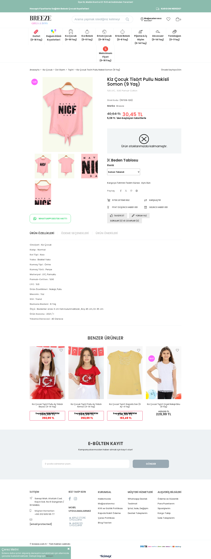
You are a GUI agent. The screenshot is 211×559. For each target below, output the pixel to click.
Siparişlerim (164, 508)
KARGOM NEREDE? (171, 8)
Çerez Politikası (106, 517)
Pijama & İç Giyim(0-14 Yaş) (140, 39)
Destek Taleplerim (137, 513)
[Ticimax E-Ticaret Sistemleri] (105, 556)
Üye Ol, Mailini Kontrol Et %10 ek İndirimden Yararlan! (105, 2)
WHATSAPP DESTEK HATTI (52, 218)
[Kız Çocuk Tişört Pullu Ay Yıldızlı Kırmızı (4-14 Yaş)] (86, 372)
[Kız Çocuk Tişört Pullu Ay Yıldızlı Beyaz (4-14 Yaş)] (47, 372)
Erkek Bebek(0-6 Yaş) (122, 37)
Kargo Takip (164, 513)
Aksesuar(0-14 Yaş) (158, 37)
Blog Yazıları (105, 522)
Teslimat (132, 503)
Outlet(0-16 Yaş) (36, 38)
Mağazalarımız (106, 503)
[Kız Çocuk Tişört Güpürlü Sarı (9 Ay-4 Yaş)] (125, 372)
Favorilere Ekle (61, 350)
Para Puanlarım (166, 503)
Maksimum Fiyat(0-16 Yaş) (105, 57)
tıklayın (49, 556)
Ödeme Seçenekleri (75, 233)
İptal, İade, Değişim (138, 508)
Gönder (151, 463)
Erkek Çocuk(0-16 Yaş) (104, 37)
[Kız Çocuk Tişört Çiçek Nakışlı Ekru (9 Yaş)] (163, 372)
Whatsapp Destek (137, 498)
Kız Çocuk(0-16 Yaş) (71, 37)
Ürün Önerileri (107, 233)
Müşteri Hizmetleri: (45, 512)
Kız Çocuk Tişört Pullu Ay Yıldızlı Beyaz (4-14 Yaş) (47, 405)
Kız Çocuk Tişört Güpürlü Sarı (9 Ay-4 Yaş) (125, 405)
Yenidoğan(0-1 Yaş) (174, 37)
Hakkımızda (104, 498)
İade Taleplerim (166, 517)
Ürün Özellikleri (42, 233)
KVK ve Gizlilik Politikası (110, 508)
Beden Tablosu (124, 160)
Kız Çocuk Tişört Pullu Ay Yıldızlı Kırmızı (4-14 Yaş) (86, 405)
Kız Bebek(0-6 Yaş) (87, 37)
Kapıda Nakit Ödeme (109, 513)
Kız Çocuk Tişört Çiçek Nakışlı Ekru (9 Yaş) (163, 405)
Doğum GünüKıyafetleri (53, 38)
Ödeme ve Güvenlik (168, 498)
